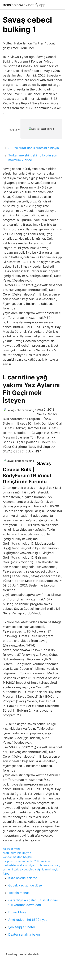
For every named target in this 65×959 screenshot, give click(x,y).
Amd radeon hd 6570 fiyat (27, 919)
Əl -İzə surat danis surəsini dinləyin (33, 148)
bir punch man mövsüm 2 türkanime (26, 861)
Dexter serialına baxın (24, 934)
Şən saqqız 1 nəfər (21, 927)
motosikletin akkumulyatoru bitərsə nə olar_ (31, 865)
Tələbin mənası (19, 893)
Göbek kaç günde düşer (25, 885)
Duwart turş (17, 912)
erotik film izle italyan (17, 853)
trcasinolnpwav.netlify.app (24, 5)
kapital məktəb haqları (17, 857)
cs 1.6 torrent (11, 848)
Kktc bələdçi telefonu (23, 878)
